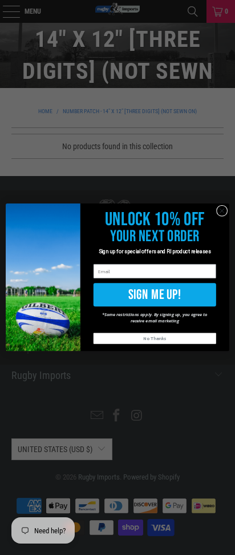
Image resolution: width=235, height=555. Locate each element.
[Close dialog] (222, 211)
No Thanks (154, 339)
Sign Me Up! (154, 294)
